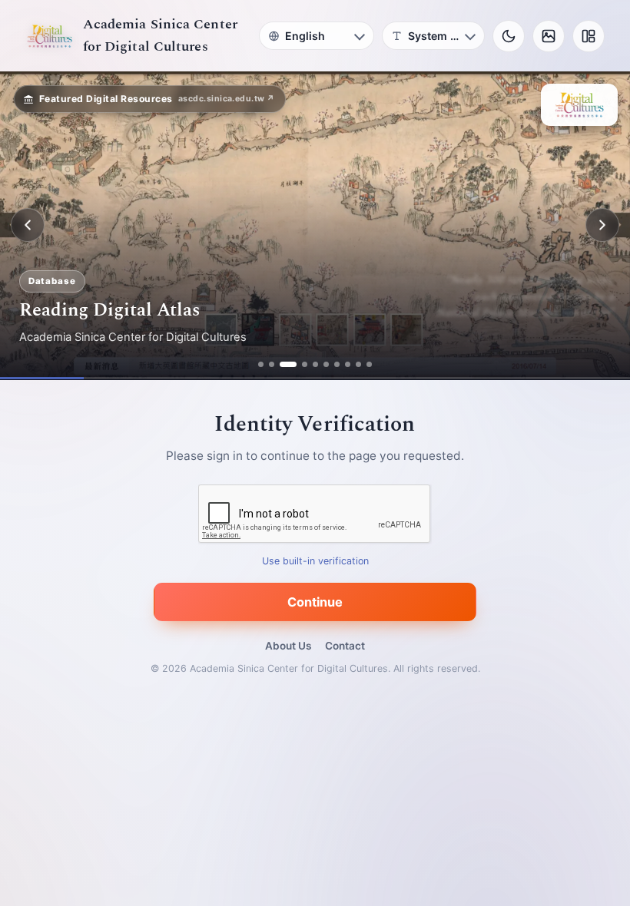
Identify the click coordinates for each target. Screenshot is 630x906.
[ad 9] (358, 364)
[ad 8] (347, 364)
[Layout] (588, 36)
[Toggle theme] (508, 36)
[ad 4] (304, 364)
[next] (602, 225)
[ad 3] (288, 364)
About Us (288, 646)
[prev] (28, 225)
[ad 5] (315, 364)
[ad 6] (326, 364)
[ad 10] (369, 364)
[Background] (548, 36)
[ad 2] (271, 364)
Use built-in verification (315, 561)
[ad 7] (337, 364)
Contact (345, 646)
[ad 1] (261, 364)
